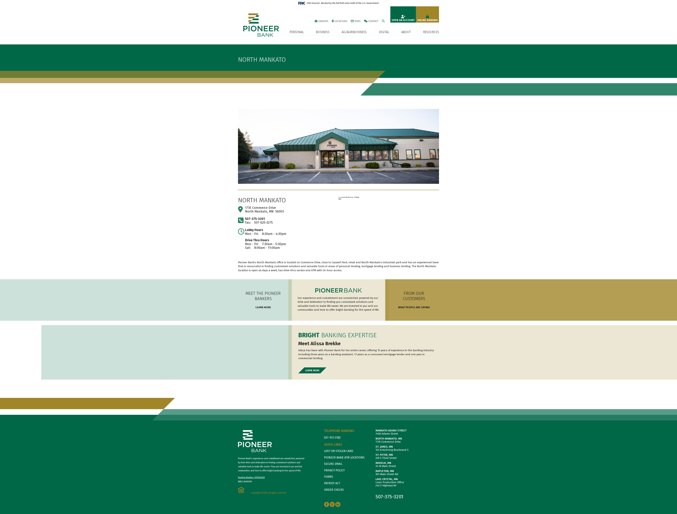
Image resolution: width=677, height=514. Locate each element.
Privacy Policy (334, 470)
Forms (328, 476)
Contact (373, 21)
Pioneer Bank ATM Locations (344, 457)
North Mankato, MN (389, 438)
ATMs (358, 21)
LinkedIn (337, 504)
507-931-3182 (332, 437)
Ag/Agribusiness (354, 32)
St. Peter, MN (384, 454)
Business (322, 32)
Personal (297, 32)
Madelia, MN (383, 462)
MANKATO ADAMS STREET (391, 430)
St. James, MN (384, 446)
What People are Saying (414, 307)
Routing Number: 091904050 (251, 477)
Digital (384, 32)
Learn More (263, 307)
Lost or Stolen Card (338, 451)
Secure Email (333, 464)
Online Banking (427, 20)
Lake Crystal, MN (387, 479)
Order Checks (334, 489)
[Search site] (383, 21)
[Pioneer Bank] (261, 24)
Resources (431, 32)
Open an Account (403, 20)
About (406, 32)
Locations (340, 21)
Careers (323, 21)
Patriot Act (332, 483)
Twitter (332, 504)
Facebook (326, 504)
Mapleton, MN (385, 471)
